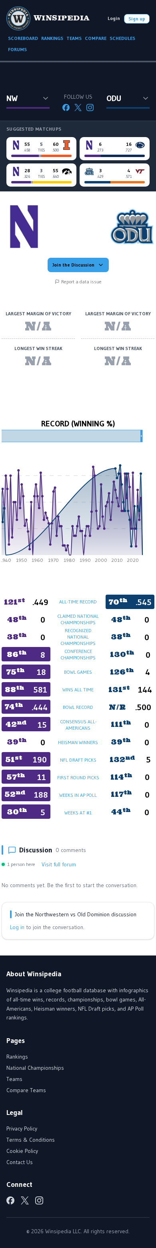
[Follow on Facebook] (66, 107)
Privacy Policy (21, 1128)
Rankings (17, 1056)
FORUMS (17, 49)
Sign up (136, 19)
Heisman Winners (78, 742)
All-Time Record (78, 602)
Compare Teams (26, 1090)
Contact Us (19, 1162)
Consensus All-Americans (78, 725)
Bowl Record (78, 707)
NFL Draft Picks (78, 760)
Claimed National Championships (78, 619)
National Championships (35, 1067)
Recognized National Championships (78, 636)
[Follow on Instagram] (90, 107)
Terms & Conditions (30, 1139)
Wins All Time (78, 690)
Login (114, 18)
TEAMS (74, 38)
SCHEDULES (122, 38)
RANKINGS (52, 38)
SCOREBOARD (23, 38)
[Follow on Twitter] (78, 107)
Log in (17, 927)
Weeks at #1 (78, 813)
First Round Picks (78, 777)
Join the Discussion (73, 265)
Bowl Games (78, 672)
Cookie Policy (22, 1150)
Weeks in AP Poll (78, 795)
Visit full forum (59, 864)
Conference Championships (78, 654)
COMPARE (95, 38)
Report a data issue (81, 282)
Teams (14, 1079)
